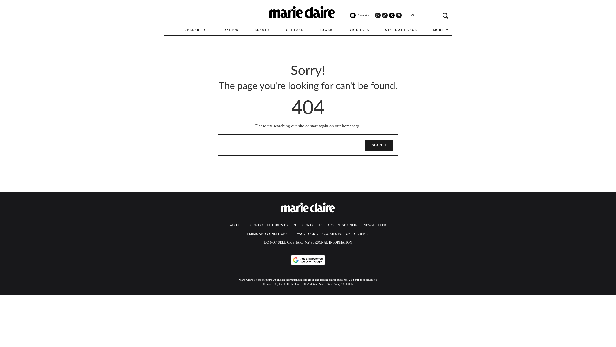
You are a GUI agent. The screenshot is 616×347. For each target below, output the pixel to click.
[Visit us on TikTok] (385, 15)
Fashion (230, 30)
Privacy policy (305, 234)
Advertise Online (343, 225)
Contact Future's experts (274, 225)
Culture (294, 30)
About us (238, 225)
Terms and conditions (267, 234)
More (439, 30)
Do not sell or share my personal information (308, 242)
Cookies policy (336, 234)
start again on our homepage (335, 125)
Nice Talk (359, 30)
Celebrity (195, 30)
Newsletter (375, 225)
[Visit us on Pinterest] (399, 15)
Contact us (312, 225)
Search (379, 145)
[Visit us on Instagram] (378, 15)
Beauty (262, 30)
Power (326, 30)
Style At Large (401, 30)
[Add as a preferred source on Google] (308, 260)
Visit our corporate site (362, 279)
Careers (361, 234)
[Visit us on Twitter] (392, 15)
